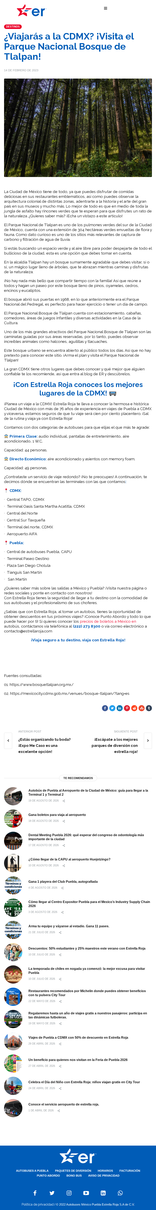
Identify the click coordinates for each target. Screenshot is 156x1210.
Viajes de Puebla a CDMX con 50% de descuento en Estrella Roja (78, 1037)
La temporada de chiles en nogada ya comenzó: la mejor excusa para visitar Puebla (86, 970)
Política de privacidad (38, 1204)
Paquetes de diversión (73, 1170)
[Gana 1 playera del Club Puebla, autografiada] (13, 885)
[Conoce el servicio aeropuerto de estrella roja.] (13, 1108)
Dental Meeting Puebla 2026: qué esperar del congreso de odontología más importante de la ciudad (86, 837)
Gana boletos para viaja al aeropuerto (57, 815)
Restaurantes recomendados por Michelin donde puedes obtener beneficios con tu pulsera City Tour (87, 993)
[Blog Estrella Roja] (31, 10)
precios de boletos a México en (107, 621)
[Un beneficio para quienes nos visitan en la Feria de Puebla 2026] (13, 1063)
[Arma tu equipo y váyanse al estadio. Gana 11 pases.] (13, 930)
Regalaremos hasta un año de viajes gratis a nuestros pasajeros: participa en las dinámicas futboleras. (87, 1015)
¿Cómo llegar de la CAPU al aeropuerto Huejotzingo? (69, 859)
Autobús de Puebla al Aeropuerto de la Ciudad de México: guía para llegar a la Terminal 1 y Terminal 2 (88, 792)
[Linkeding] (103, 1193)
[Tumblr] (149, 708)
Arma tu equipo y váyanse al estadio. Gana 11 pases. (68, 926)
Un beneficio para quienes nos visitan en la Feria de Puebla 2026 (78, 1060)
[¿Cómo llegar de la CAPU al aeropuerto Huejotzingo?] (13, 863)
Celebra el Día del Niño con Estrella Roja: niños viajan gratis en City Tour (84, 1082)
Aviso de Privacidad (103, 1175)
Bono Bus (74, 1175)
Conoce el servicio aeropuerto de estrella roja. (63, 1104)
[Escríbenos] (120, 1193)
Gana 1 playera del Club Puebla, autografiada (63, 881)
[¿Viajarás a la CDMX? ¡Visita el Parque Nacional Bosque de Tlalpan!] (78, 127)
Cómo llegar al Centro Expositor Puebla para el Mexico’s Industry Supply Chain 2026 (89, 904)
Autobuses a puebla (32, 1170)
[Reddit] (134, 708)
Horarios (105, 1170)
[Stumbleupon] (142, 708)
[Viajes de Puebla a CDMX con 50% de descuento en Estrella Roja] (13, 1041)
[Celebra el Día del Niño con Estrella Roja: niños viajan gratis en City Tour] (13, 1085)
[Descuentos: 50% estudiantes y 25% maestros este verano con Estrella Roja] (13, 952)
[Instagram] (69, 1193)
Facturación (129, 1170)
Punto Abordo (48, 1175)
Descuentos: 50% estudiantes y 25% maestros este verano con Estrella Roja (86, 948)
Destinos (13, 26)
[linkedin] (120, 708)
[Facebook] (105, 708)
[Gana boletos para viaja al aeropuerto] (13, 818)
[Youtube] (86, 1193)
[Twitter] (112, 708)
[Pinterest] (127, 708)
